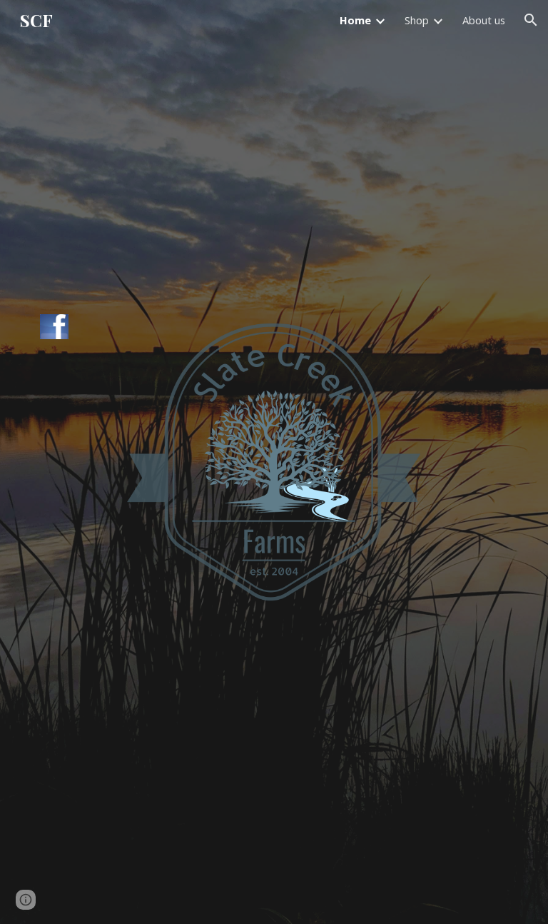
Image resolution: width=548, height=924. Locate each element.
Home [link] (355, 20)
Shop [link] (417, 20)
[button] (531, 20)
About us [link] (483, 20)
